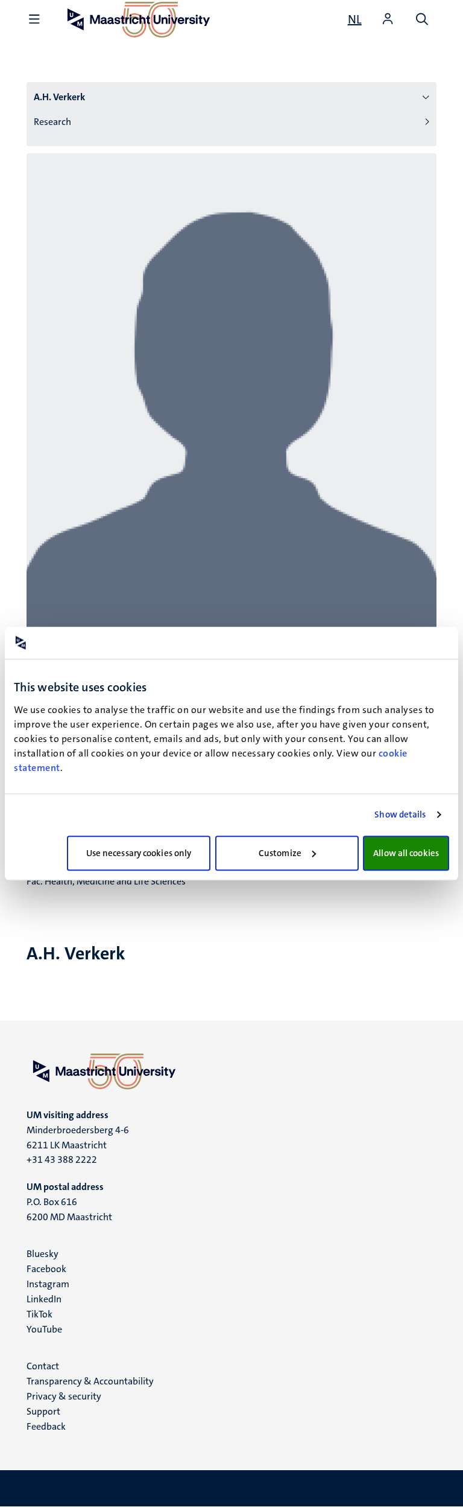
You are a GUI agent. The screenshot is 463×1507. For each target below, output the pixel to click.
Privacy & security (64, 1396)
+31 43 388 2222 (62, 1159)
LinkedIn (44, 1299)
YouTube (44, 1329)
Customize (280, 853)
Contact (43, 1366)
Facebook (46, 1268)
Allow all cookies (406, 853)
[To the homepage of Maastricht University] (231, 1071)
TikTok (39, 1314)
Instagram (48, 1284)
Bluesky (42, 1253)
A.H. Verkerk (59, 97)
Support (43, 1411)
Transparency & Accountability (90, 1381)
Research (52, 121)
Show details (400, 814)
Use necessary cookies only (139, 853)
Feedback (46, 1426)
